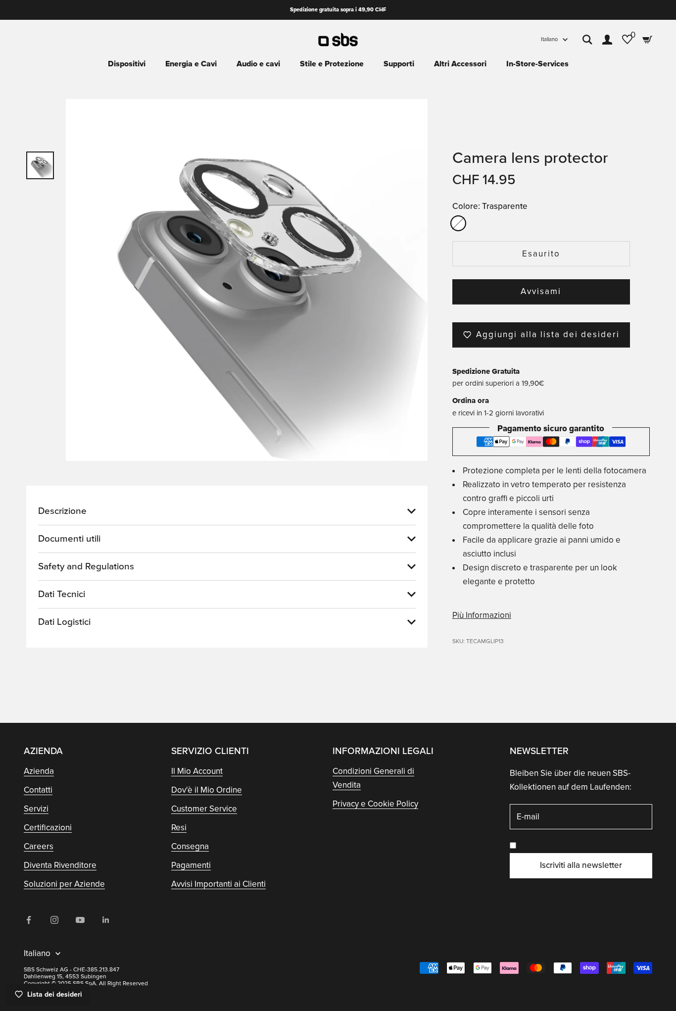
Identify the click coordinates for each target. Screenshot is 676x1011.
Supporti (399, 63)
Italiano (549, 39)
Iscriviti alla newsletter (581, 865)
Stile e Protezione (332, 63)
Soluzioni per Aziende (64, 884)
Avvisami (541, 291)
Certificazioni (48, 827)
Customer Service (204, 809)
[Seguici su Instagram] (54, 920)
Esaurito (541, 254)
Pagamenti (191, 865)
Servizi (36, 809)
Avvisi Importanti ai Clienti (218, 884)
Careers (38, 846)
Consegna (190, 846)
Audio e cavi (258, 63)
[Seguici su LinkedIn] (106, 920)
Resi (179, 827)
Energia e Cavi (191, 63)
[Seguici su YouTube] (80, 920)
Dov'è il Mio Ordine (206, 790)
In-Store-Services (537, 63)
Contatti (38, 790)
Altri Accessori (460, 63)
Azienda (39, 771)
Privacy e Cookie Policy (375, 804)
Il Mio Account (197, 771)
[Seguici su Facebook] (29, 920)
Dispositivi (126, 63)
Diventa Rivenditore (60, 865)
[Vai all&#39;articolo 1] (40, 165)
